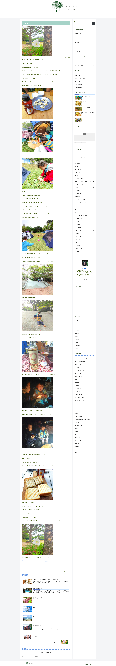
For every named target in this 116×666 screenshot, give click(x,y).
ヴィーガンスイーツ (85, 184)
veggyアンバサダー (84, 160)
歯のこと (85, 239)
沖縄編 (85, 245)
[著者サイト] (83, 279)
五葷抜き (85, 190)
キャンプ (85, 224)
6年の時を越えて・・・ (80, 42)
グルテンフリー (85, 187)
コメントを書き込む (46, 652)
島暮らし (24, 567)
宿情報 (85, 255)
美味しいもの (85, 249)
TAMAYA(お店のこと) (84, 157)
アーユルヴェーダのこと (85, 215)
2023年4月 (77, 327)
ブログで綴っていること (84, 172)
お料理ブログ (78, 33)
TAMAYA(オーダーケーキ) (84, 154)
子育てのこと (84, 196)
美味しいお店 (85, 242)
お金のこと (84, 163)
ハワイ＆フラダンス (84, 169)
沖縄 (63, 567)
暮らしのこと (30, 567)
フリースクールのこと (85, 203)
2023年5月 (77, 324)
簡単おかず (85, 193)
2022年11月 (77, 342)
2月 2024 (85, 130)
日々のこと (84, 209)
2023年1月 (77, 336)
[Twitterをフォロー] (84, 279)
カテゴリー (84, 166)
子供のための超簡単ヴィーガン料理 (84, 181)
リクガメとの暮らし (84, 178)
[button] (93, 65)
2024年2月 (77, 321)
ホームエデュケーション (53, 567)
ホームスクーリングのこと (85, 206)
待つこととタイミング (80, 38)
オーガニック (44, 567)
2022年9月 (77, 348)
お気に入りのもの (85, 221)
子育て (60, 567)
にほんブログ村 (25, 563)
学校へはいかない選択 (84, 200)
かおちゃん (84, 268)
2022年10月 (77, 345)
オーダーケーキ (78, 47)
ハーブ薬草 (85, 227)
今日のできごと (85, 230)
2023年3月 (77, 330)
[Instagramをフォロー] (86, 279)
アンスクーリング (37, 567)
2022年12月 (77, 339)
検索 (75, 21)
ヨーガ (84, 175)
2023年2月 (77, 333)
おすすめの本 (85, 218)
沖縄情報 (84, 252)
